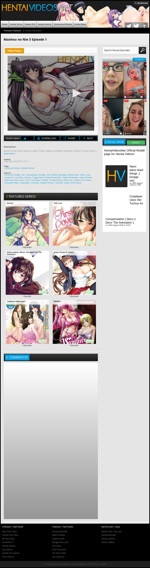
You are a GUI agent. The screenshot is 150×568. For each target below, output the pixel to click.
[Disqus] (50, 402)
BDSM (54, 174)
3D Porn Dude (59, 553)
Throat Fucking (55, 180)
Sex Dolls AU (58, 556)
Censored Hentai (12, 168)
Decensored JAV (59, 531)
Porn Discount (59, 549)
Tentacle (59, 182)
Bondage (62, 174)
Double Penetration (52, 177)
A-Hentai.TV (7, 542)
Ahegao (42, 174)
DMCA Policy (92, 564)
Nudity (17, 174)
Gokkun (27, 177)
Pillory (82, 174)
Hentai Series (16, 24)
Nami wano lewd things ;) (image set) (136, 173)
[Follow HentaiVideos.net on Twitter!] (136, 26)
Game (66, 182)
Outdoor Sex (79, 180)
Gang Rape (25, 182)
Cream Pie (9, 177)
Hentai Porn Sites (10, 535)
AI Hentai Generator (32, 30)
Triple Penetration (71, 177)
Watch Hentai (58, 535)
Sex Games (7, 549)
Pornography (32, 174)
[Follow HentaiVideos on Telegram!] (128, 26)
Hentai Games (9, 545)
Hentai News (80, 24)
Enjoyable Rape (11, 182)
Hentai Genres (44, 24)
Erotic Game (76, 182)
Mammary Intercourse (14, 180)
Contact (102, 564)
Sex (23, 174)
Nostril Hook (73, 174)
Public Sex (68, 180)
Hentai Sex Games (11, 553)
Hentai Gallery (108, 542)
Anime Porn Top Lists (111, 531)
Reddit (136, 142)
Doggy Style (37, 177)
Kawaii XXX (30, 24)
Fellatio (45, 180)
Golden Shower (47, 182)
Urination (35, 182)
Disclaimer (81, 564)
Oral (27, 180)
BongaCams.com (60, 542)
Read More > (10, 153)
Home (4, 24)
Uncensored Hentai (63, 24)
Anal (49, 174)
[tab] (14, 50)
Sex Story (56, 545)
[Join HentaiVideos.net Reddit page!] (144, 26)
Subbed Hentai (27, 168)
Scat (88, 174)
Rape (88, 180)
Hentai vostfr (58, 538)
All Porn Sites (8, 538)
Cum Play (19, 177)
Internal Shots (86, 177)
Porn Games (8, 556)
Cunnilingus (35, 180)
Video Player (14, 50)
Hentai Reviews (108, 535)
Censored (9, 174)
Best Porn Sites (9, 531)
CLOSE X (139, 59)
